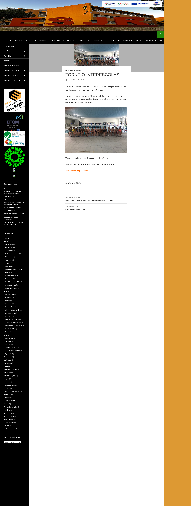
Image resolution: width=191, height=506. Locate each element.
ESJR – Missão (9, 46)
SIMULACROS (11, 401)
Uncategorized (9, 423)
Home (9, 40)
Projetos (108, 40)
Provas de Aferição (10, 407)
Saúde (7, 332)
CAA (160, 40)
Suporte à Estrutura (12, 71)
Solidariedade (8, 419)
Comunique (82, 40)
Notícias (6, 388)
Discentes (8, 257)
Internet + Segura (10, 376)
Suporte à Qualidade (12, 80)
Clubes (70, 40)
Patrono (7, 61)
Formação (7, 366)
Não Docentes (9, 385)
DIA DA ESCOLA (9, 211)
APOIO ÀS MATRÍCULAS (12, 208)
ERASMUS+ (8, 363)
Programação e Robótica (13, 326)
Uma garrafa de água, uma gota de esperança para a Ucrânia (89, 198)
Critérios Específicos (12, 254)
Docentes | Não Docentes (13, 269)
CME (5, 335)
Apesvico (8, 304)
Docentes (8, 266)
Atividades (8, 247)
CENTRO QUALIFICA (57, 40)
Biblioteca (43, 40)
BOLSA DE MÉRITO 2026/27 (14, 214)
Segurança (8, 398)
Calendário (7, 297)
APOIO (9, 260)
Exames (7, 272)
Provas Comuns (10, 285)
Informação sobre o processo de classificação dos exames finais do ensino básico (14, 202)
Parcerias (7, 56)
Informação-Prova (10, 369)
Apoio (6, 291)
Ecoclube (8, 316)
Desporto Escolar (73, 70)
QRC (137, 40)
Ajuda (6, 241)
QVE (8, 263)
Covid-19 (7, 344)
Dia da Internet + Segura (12, 351)
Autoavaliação (9, 294)
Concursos (7, 341)
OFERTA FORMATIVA (123, 40)
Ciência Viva (9, 307)
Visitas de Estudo (9, 429)
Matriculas (8, 279)
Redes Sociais (149, 40)
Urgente (6, 426)
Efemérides (8, 357)
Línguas (6, 379)
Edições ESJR (8, 354)
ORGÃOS (7, 51)
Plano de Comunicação (11, 391)
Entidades (7, 360)
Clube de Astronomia (12, 310)
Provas (6, 404)
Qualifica (7, 410)
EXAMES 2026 (9, 197)
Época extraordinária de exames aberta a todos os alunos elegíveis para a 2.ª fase (13, 191)
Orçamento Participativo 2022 (77, 208)
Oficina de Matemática (13, 322)
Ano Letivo (30, 40)
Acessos (17, 40)
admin (82, 80)
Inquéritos (7, 373)
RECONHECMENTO (12, 288)
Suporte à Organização (13, 75)
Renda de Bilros (10, 329)
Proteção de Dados (11, 66)
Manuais (7, 382)
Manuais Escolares (11, 276)
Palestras (9, 251)
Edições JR (96, 40)
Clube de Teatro (10, 313)
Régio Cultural (9, 416)
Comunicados (8, 338)
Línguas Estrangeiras (12, 319)
